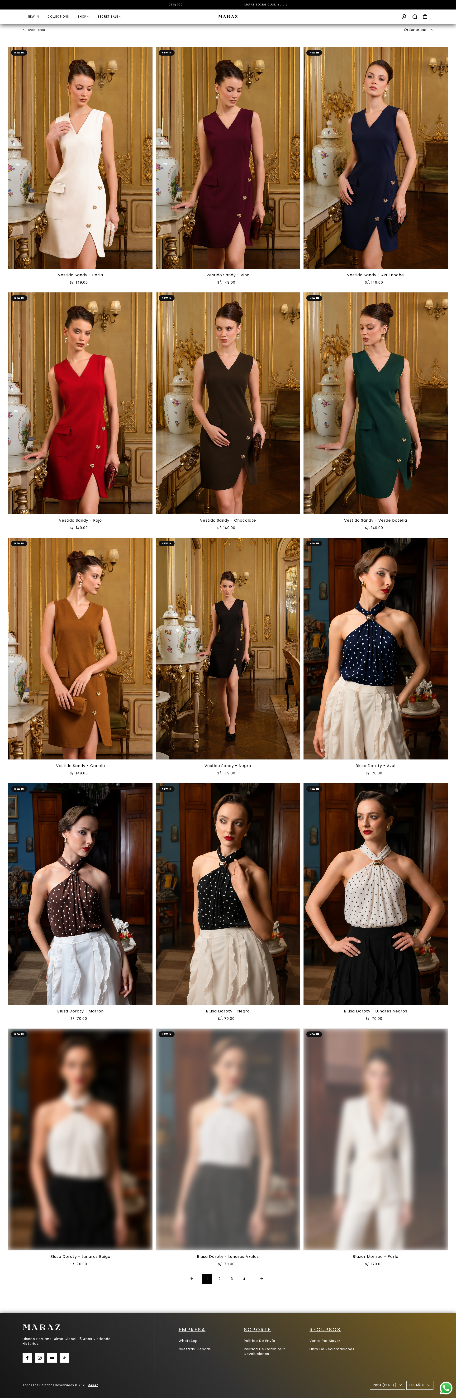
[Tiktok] (64, 1358)
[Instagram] (39, 1358)
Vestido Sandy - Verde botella (375, 520)
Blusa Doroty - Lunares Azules (228, 1256)
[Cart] (425, 16)
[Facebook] (27, 1358)
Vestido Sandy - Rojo (80, 520)
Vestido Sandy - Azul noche (375, 275)
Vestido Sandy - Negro (227, 765)
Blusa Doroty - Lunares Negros (375, 1011)
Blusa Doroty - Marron (80, 1011)
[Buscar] (414, 16)
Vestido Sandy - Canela (80, 765)
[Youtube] (52, 1358)
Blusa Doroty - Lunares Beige (80, 1256)
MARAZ (93, 1385)
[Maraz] (228, 17)
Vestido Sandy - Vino (228, 275)
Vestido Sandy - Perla (80, 275)
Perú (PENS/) (385, 1385)
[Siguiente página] (261, 1279)
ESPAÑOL (417, 1385)
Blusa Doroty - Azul (375, 765)
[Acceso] (404, 16)
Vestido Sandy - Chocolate (228, 520)
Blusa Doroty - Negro (228, 1011)
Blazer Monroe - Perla (376, 1256)
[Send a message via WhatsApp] (446, 1388)
